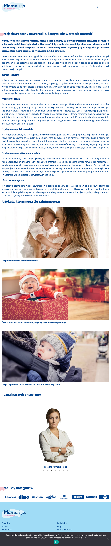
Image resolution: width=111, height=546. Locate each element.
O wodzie (6, 523)
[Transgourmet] (62, 497)
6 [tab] (63, 470)
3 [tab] (51, 470)
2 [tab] (47, 470)
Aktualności (7, 529)
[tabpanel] (55, 434)
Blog (59, 526)
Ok (56, 542)
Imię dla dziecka (64, 529)
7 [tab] (67, 470)
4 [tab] (55, 470)
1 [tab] (43, 470)
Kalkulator (62, 523)
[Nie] (107, 538)
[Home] (14, 7)
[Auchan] (35, 497)
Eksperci (5, 526)
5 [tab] (59, 470)
